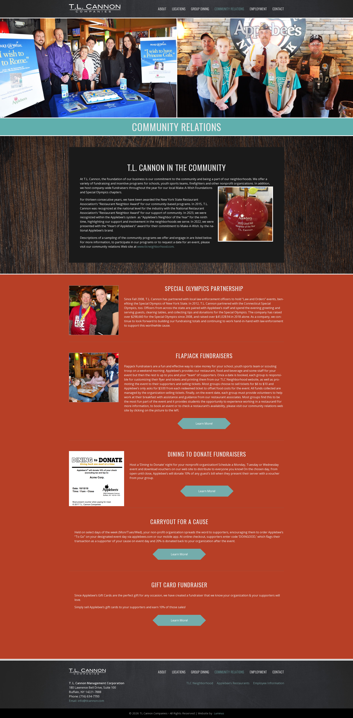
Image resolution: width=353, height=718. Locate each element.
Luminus (219, 713)
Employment (258, 8)
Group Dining (200, 8)
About (162, 8)
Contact (278, 8)
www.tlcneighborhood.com (155, 247)
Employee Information (268, 683)
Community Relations (229, 8)
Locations (179, 8)
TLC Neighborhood (199, 683)
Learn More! (204, 424)
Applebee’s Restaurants (233, 683)
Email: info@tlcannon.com (86, 701)
